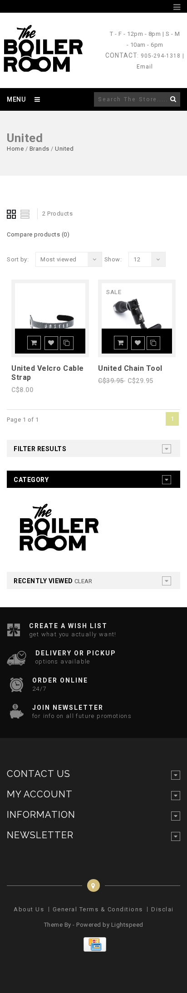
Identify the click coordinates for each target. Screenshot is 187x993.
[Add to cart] (34, 342)
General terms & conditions (98, 909)
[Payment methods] (93, 949)
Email (145, 67)
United (64, 148)
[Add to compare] (67, 343)
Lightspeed (127, 924)
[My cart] (166, 7)
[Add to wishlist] (51, 343)
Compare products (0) (38, 234)
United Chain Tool (130, 368)
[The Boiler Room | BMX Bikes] (42, 67)
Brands (39, 148)
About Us (29, 909)
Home (15, 148)
